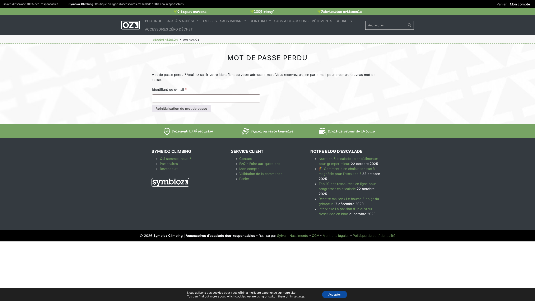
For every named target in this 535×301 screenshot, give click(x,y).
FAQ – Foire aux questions (259, 164)
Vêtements (322, 21)
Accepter (334, 294)
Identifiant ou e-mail (178, 89)
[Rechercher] (409, 25)
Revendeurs (169, 169)
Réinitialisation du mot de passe (181, 108)
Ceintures (259, 21)
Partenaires (169, 164)
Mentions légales (336, 235)
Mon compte (520, 4)
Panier (502, 4)
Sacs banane (232, 21)
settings (298, 296)
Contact (245, 159)
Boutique (153, 21)
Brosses (209, 21)
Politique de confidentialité (374, 235)
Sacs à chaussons (291, 21)
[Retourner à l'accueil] (130, 25)
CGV (315, 235)
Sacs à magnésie (181, 21)
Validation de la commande (260, 174)
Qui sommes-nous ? (175, 159)
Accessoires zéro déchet (169, 29)
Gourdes (343, 21)
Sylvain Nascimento (292, 235)
